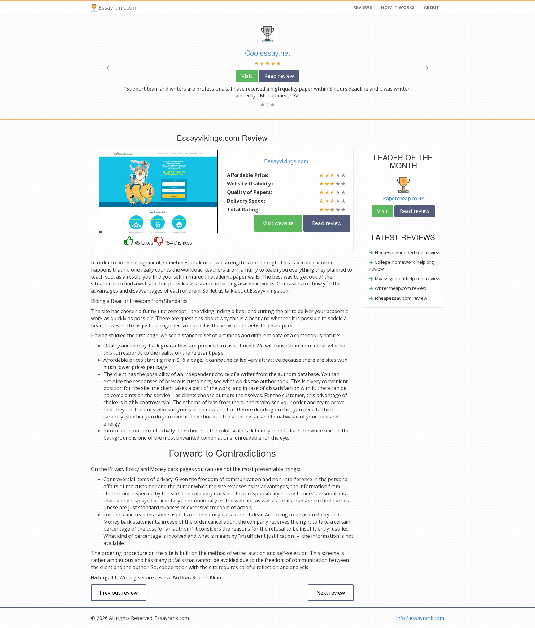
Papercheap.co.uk (403, 198)
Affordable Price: (247, 175)
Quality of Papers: (249, 192)
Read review (279, 75)
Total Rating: (243, 209)
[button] (117, 66)
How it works (398, 7)
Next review (330, 592)
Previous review (119, 592)
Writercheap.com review (401, 288)
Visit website (278, 223)
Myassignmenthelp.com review (408, 278)
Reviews (362, 7)
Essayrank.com (117, 7)
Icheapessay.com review (401, 298)
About (431, 7)
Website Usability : (250, 183)
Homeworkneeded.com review (408, 252)
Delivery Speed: (246, 200)
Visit (246, 75)
